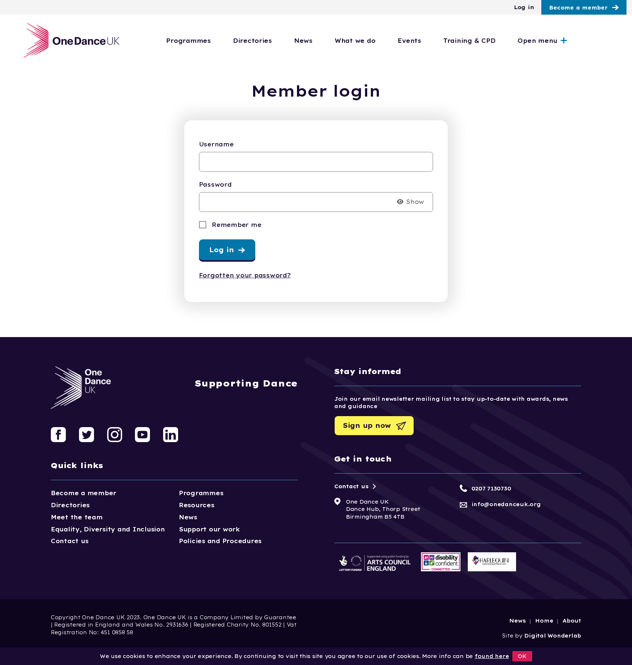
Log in (524, 7)
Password (215, 184)
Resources (196, 505)
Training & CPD (469, 40)
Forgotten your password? (245, 275)
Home (544, 620)
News (303, 40)
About (572, 620)
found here (492, 656)
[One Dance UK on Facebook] (58, 434)
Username (216, 144)
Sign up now (367, 425)
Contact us (69, 541)
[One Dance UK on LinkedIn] (170, 434)
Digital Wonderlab (552, 635)
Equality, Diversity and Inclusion (108, 529)
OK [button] (522, 656)
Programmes (188, 40)
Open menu (537, 40)
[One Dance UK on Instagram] (114, 434)
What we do (355, 40)
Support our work (209, 529)
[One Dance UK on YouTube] (142, 434)
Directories (252, 40)
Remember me (236, 224)
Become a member (578, 7)
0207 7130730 (491, 488)
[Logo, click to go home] (72, 40)
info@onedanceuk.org (506, 504)
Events (409, 40)
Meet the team (77, 517)
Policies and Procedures (220, 541)
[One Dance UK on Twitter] (86, 434)
